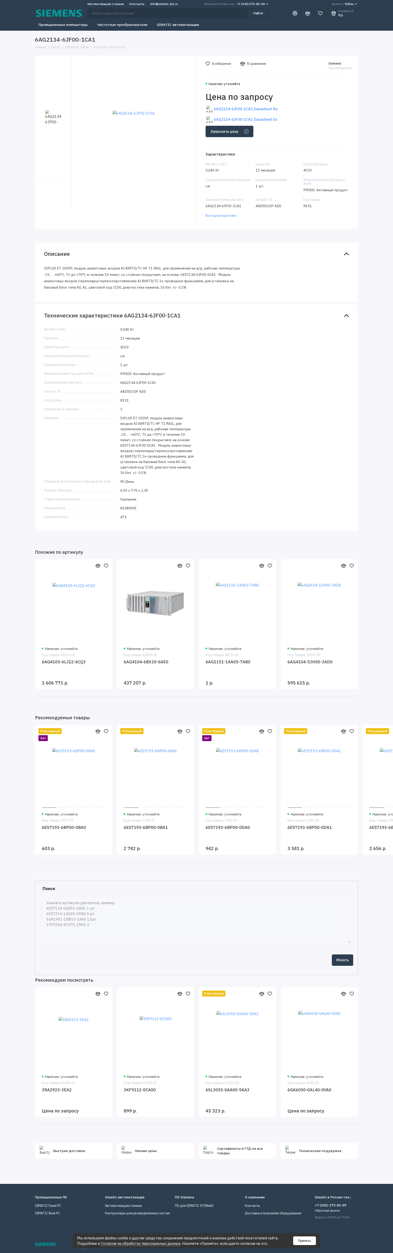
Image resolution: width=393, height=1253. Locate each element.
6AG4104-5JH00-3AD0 (310, 661)
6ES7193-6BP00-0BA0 (64, 827)
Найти (258, 13)
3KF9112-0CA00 (140, 1089)
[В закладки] (106, 566)
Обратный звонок (327, 1211)
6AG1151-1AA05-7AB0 (228, 661)
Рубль (342, 4)
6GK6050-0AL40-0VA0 (309, 1089)
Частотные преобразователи (122, 25)
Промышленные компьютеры (63, 25)
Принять (304, 1241)
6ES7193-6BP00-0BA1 (146, 827)
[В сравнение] (98, 566)
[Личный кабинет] (295, 13)
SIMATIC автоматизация (178, 25)
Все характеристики (221, 216)
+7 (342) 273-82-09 (234, 4)
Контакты (136, 4)
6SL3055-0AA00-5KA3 (227, 1089)
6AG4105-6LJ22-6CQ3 (64, 661)
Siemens (334, 63)
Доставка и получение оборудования (273, 1213)
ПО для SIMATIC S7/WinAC (194, 1206)
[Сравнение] (307, 13)
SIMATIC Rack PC (47, 1213)
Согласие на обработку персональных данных (141, 1243)
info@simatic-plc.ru (164, 4)
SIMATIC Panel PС (48, 1206)
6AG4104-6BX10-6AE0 (146, 661)
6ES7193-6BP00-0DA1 (309, 827)
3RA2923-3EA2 (57, 1089)
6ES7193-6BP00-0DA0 (228, 827)
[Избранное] (320, 13)
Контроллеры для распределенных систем (137, 1213)
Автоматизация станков (105, 4)
